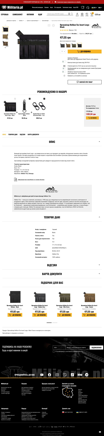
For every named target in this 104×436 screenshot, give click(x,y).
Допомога (3, 389)
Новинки (46, 7)
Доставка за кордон (26, 393)
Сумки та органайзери (32, 20)
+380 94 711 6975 (83, 412)
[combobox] (60, 14)
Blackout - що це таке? (27, 416)
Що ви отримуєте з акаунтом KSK (50, 387)
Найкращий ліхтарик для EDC (29, 415)
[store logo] (12, 7)
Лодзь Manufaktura (83, 395)
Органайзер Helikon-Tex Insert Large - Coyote (89, 306)
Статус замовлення (26, 391)
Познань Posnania (82, 397)
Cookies (3, 413)
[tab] (52, 144)
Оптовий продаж (5, 391)
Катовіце (80, 392)
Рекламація (4, 416)
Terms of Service (55, 435)
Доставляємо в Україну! (27, 387)
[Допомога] (88, 7)
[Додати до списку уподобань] (53, 25)
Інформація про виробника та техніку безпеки (31, 179)
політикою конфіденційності (74, 351)
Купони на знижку (5, 419)
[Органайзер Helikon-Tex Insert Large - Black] (10, 104)
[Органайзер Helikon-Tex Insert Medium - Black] (15, 298)
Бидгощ (80, 389)
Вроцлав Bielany (82, 402)
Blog (80, 375)
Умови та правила (5, 412)
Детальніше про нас (6, 387)
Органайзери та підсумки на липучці (12, 333)
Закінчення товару (67, 7)
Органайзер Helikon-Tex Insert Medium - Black (15, 306)
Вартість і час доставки (27, 389)
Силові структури (5, 393)
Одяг (43, 416)
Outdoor (21, 20)
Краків (79, 394)
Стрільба (44, 412)
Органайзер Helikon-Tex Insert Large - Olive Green (64, 306)
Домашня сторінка (11, 20)
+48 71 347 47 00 (68, 412)
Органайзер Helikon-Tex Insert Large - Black (10, 114)
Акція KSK (75, 7)
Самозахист (45, 413)
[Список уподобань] (82, 14)
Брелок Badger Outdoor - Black (24, 114)
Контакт (3, 390)
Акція (51, 7)
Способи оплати (26, 390)
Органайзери (45, 20)
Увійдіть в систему (46, 390)
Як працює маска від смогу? (29, 418)
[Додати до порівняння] (49, 25)
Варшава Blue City (82, 399)
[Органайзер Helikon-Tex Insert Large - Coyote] (89, 298)
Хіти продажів (57, 7)
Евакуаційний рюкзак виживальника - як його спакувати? (31, 413)
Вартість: (82, 33)
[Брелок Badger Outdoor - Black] (24, 104)
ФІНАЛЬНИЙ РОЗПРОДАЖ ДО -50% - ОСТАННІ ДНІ (37, 2)
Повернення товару (6, 418)
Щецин (80, 398)
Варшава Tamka (82, 401)
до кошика (94, 118)
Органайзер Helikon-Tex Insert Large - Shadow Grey (40, 306)
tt (69, 375)
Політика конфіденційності (8, 415)
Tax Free (23, 394)
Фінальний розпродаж (37, 7)
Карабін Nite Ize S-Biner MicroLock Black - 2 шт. (39, 114)
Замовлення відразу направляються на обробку (69, 2)
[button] (100, 8)
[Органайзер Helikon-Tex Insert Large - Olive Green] (64, 298)
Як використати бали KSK (48, 389)
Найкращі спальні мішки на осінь (30, 419)
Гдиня (79, 391)
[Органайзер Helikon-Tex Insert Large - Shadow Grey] (39, 298)
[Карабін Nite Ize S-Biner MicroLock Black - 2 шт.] (39, 104)
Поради (24, 408)
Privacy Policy (45, 435)
